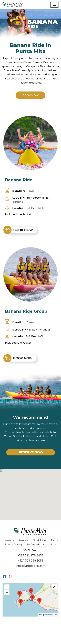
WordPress (43, 620)
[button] (30, 95)
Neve (14, 620)
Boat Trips (39, 540)
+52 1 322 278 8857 (30, 555)
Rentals (23, 540)
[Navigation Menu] (54, 5)
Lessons (9, 540)
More (52, 544)
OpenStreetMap (49, 614)
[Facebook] (5, 577)
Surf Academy (35, 544)
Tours (54, 540)
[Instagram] (11, 577)
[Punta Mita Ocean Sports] (13, 4)
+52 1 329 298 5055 (30, 560)
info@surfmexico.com (30, 565)
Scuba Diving (13, 544)
